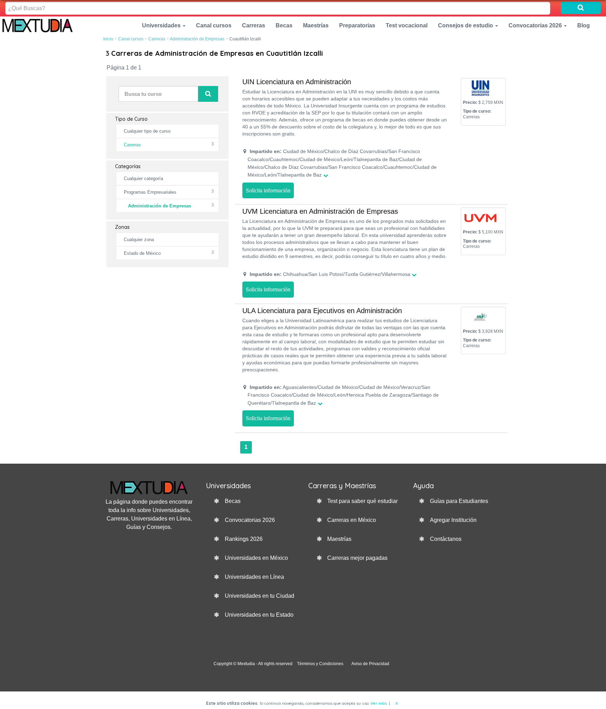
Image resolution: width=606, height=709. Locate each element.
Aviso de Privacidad (370, 663)
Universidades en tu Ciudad (259, 596)
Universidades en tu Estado (259, 615)
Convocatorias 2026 (536, 25)
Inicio (108, 39)
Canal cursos (213, 25)
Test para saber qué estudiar (362, 501)
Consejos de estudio (466, 25)
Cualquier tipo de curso (147, 131)
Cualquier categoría (143, 178)
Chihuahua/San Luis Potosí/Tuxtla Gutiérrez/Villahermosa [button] (330, 274)
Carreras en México (351, 520)
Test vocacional (406, 25)
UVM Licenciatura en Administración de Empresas (320, 211)
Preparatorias (357, 25)
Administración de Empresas (197, 39)
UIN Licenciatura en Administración (296, 82)
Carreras (253, 25)
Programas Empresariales (150, 192)
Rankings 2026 (244, 539)
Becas (284, 25)
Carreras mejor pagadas (357, 558)
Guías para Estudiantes (459, 501)
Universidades (162, 25)
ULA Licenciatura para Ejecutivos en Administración (322, 310)
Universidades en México (256, 558)
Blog (583, 25)
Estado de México (142, 253)
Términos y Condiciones (320, 663)
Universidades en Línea (254, 577)
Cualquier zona (139, 239)
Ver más (378, 703)
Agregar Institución (453, 520)
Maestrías (316, 25)
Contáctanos (446, 539)
